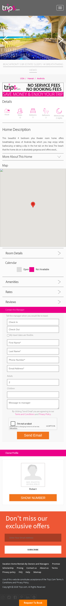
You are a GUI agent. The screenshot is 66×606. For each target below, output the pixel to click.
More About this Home (17, 157)
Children (11, 388)
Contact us (31, 567)
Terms (55, 567)
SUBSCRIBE (33, 549)
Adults (10, 376)
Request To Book (33, 603)
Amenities (12, 282)
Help (28, 572)
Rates (9, 292)
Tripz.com (23, 586)
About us (44, 567)
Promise (56, 563)
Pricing (20, 567)
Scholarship (8, 567)
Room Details (14, 253)
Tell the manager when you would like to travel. (27, 315)
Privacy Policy (45, 414)
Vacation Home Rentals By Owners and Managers (25, 563)
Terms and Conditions (25, 414)
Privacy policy (9, 572)
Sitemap (37, 572)
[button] (63, 18)
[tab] (33, 253)
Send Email (33, 435)
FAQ (20, 572)
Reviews (11, 302)
